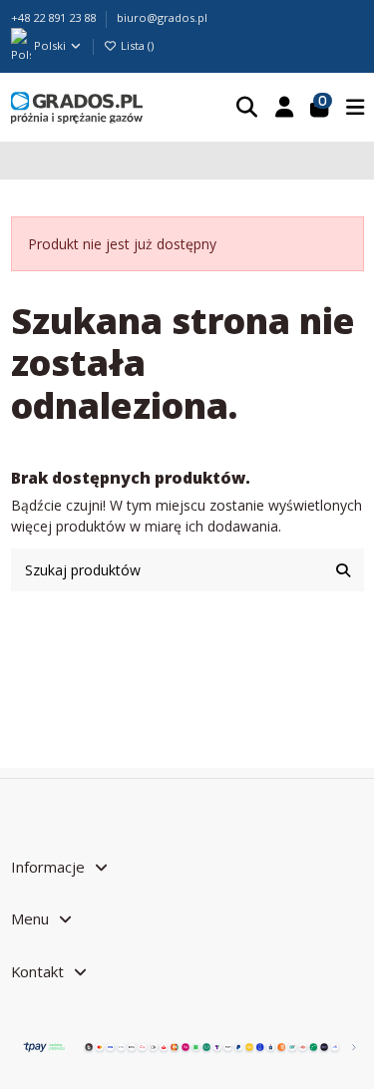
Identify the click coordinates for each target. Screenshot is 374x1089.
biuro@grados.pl (162, 17)
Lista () (136, 45)
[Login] (284, 108)
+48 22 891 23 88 (55, 17)
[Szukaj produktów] (343, 569)
